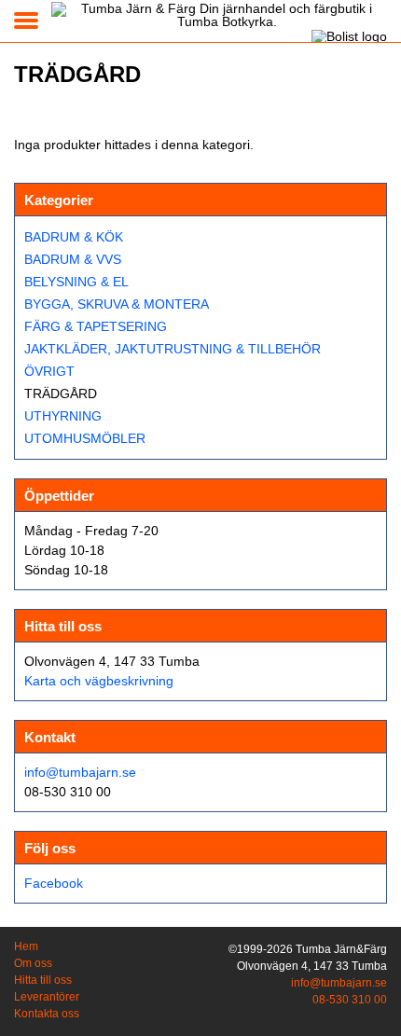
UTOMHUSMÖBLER (84, 438)
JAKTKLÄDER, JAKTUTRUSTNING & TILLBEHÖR (172, 348)
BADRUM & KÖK (73, 236)
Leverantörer (46, 996)
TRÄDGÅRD (60, 393)
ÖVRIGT (49, 371)
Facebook (53, 883)
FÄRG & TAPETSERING (95, 326)
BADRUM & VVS (72, 259)
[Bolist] (349, 37)
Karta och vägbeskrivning (98, 680)
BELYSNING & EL (76, 281)
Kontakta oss (46, 1013)
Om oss (33, 963)
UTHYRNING (63, 415)
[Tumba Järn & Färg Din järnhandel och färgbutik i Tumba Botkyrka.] (219, 15)
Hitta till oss (43, 980)
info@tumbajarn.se (80, 772)
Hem (26, 946)
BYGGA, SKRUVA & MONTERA (116, 304)
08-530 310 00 (349, 999)
